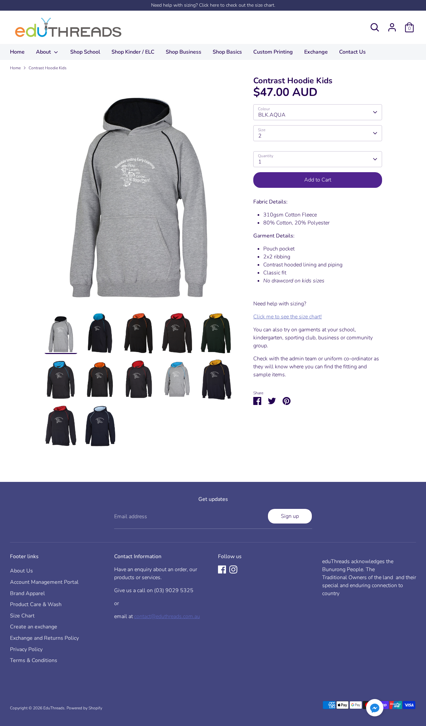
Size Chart (22, 615)
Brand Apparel (27, 593)
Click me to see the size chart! (287, 316)
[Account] (392, 27)
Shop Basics (227, 52)
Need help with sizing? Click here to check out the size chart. (213, 5)
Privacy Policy (26, 649)
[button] (374, 709)
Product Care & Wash (36, 604)
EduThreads (54, 708)
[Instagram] (233, 569)
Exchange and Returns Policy (44, 638)
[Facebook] (222, 569)
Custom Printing (273, 52)
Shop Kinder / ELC (132, 52)
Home (17, 52)
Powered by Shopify (84, 708)
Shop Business (183, 52)
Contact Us (352, 52)
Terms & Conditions (33, 660)
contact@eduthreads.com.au (167, 616)
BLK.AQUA (272, 115)
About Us (21, 570)
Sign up (290, 516)
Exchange (316, 52)
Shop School (85, 52)
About (44, 52)
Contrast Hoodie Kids (48, 68)
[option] (139, 194)
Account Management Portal (44, 582)
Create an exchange (33, 626)
